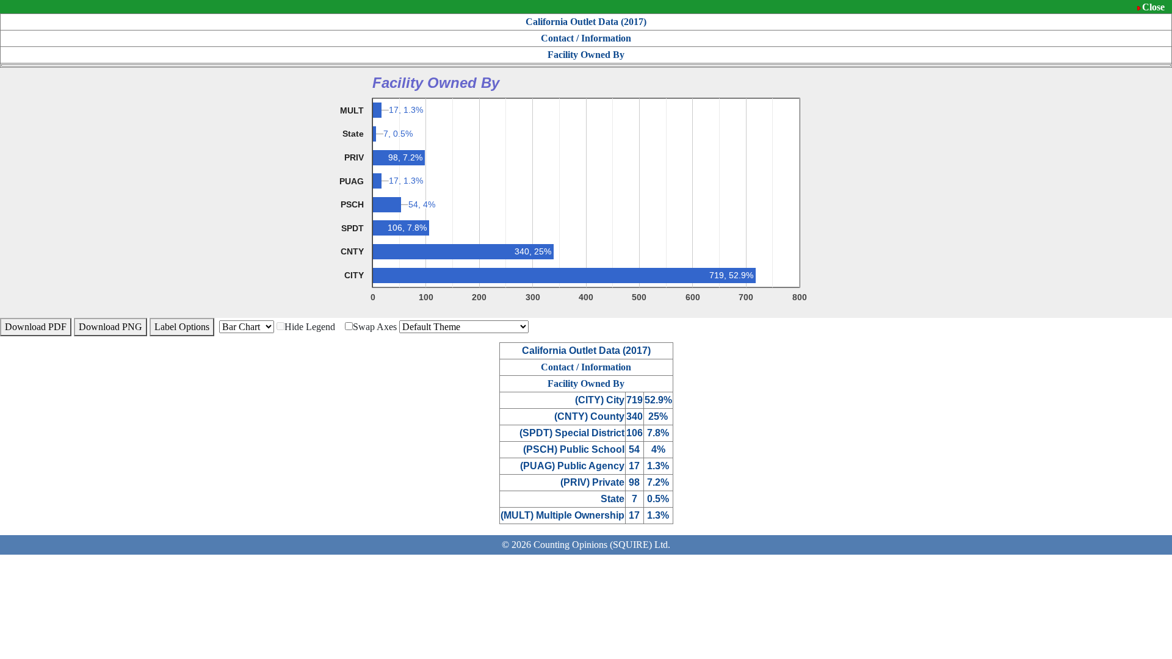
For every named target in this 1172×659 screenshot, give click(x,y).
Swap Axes (375, 327)
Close (1153, 7)
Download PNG (110, 327)
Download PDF (36, 327)
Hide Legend (309, 327)
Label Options (181, 327)
